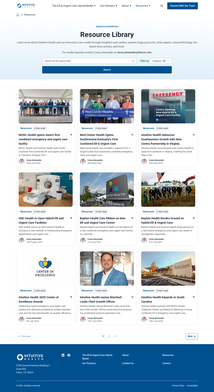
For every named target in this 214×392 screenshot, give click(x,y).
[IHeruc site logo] (30, 5)
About (125, 5)
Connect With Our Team (182, 5)
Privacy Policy (178, 385)
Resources (142, 5)
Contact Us (127, 363)
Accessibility (192, 385)
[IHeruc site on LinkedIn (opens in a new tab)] (63, 355)
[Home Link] (18, 14)
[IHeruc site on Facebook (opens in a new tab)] (69, 355)
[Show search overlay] (162, 6)
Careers (166, 363)
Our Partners (107, 5)
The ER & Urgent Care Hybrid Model (72, 5)
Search (107, 69)
